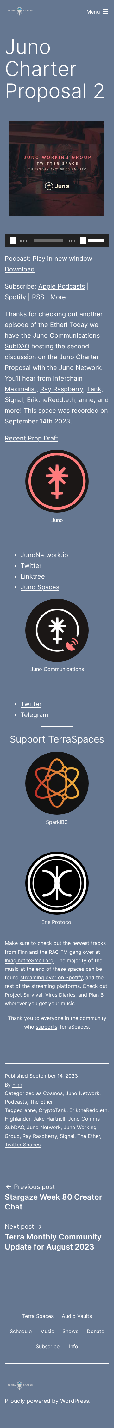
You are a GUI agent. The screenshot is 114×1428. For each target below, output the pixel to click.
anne (86, 400)
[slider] (97, 240)
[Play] (13, 240)
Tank (94, 389)
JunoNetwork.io (44, 555)
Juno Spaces (40, 587)
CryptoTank (52, 1110)
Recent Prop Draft (31, 438)
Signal (14, 400)
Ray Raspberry (61, 389)
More (58, 297)
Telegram (34, 715)
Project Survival (23, 995)
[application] (57, 240)
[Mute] (83, 240)
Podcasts (16, 1102)
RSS (38, 297)
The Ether (41, 1102)
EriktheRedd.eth (51, 400)
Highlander (17, 1119)
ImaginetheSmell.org (29, 960)
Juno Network (80, 367)
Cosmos (53, 1093)
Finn (23, 952)
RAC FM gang (65, 952)
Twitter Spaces (23, 1144)
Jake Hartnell (49, 1119)
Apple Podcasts (61, 286)
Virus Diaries (60, 995)
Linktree (33, 576)
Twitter (31, 565)
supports (46, 1026)
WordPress (74, 1400)
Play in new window (62, 258)
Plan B (96, 995)
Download (20, 269)
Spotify (15, 297)
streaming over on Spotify (51, 977)
